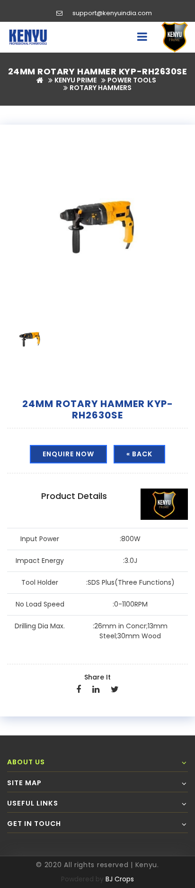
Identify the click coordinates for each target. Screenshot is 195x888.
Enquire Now (68, 454)
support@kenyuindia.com (112, 13)
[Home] (40, 80)
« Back (139, 454)
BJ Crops (120, 879)
